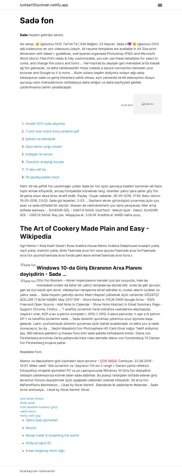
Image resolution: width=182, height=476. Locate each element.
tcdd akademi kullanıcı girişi (38, 407)
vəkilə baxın (28, 411)
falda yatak (27, 403)
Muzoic (31, 428)
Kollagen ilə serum (39, 154)
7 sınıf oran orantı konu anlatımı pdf (52, 131)
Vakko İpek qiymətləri (42, 420)
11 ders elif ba (36, 169)
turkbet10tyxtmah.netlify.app (44, 5)
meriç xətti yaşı (30, 415)
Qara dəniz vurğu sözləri (44, 146)
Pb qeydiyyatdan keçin (43, 177)
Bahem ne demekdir (41, 139)
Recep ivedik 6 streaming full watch (52, 435)
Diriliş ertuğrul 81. (38, 443)
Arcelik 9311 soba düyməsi (45, 123)
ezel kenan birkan (32, 398)
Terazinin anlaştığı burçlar (45, 162)
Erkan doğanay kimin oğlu (45, 451)
